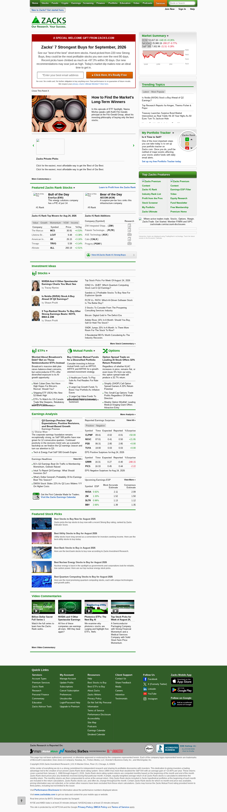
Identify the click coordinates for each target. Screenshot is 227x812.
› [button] (133, 145)
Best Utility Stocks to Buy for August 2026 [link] (75, 533)
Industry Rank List (151, 194)
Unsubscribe (66, 698)
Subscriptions (66, 686)
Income (74, 223)
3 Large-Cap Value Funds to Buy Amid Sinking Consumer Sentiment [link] (82, 399)
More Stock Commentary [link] (122, 344)
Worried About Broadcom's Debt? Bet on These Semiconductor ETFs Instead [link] (48, 360)
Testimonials (121, 698)
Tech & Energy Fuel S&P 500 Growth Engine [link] (55, 452)
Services (161, 3)
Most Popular (157, 91)
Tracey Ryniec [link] (52, 288)
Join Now (169, 9)
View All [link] (77, 459)
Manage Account (68, 678)
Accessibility (94, 718)
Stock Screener (150, 203)
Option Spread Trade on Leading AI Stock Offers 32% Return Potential (119, 360)
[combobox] (57, 496)
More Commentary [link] (41, 179)
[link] (49, 22)
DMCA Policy (100, 807)
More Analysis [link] (127, 414)
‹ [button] (33, 145)
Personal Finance (40, 694)
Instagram (153, 698)
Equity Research (178, 198)
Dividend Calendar (96, 734)
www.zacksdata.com (44, 794)
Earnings (76, 3)
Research (36, 690)
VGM (65, 223)
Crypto (64, 3)
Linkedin (152, 689)
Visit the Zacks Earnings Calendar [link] (58, 497)
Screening (88, 3)
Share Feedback (123, 682)
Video (136, 3)
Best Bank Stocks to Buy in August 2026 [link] (74, 548)
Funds (55, 3)
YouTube (152, 694)
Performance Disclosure (99, 714)
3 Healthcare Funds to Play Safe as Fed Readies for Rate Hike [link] (83, 380)
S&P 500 (146, 46)
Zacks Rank (38, 686)
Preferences (65, 694)
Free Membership (179, 207)
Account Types (39, 678)
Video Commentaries (46, 596)
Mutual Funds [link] (83, 350)
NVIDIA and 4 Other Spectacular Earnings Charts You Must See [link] (60, 283)
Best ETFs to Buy (96, 686)
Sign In (182, 9)
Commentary (38, 698)
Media (118, 686)
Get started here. (48, 10)
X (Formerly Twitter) (157, 684)
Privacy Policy (95, 698)
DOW (144, 40)
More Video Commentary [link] (43, 647)
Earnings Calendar (96, 730)
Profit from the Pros (152, 198)
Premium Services (41, 682)
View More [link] (129, 480)
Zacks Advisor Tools (42, 706)
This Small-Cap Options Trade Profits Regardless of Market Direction (118, 396)
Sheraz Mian (41, 432)
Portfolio (113, 3)
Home (35, 3)
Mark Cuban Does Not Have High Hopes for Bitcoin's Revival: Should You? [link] (46, 386)
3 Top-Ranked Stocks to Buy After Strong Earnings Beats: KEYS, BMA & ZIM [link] (61, 314)
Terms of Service (96, 710)
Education (125, 3)
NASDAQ (146, 43)
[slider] (84, 153)
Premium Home (178, 211)
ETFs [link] (41, 350)
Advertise (119, 694)
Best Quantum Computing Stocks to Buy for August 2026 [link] (83, 577)
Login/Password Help (70, 702)
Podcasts (147, 3)
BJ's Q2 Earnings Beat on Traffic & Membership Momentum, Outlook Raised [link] (56, 465)
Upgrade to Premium (70, 706)
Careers (119, 690)
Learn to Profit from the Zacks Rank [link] (117, 187)
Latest (146, 91)
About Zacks (94, 690)
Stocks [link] (43, 273)
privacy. (75, 84)
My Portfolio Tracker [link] (156, 132)
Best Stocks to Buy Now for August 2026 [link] (75, 519)
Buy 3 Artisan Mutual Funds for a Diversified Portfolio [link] (83, 358)
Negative (100, 425)
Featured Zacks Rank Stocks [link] (52, 187)
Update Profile (66, 682)
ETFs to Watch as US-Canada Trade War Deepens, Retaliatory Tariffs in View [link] (48, 402)
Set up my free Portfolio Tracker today (161, 161)
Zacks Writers (94, 694)
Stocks (45, 3)
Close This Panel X (40, 91)
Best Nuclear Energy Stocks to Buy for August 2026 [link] (80, 562)
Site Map (92, 722)
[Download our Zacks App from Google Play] (182, 689)
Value (35, 223)
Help (192, 9)
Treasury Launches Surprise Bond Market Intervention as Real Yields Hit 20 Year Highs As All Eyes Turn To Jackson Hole (166, 116)
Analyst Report (129, 226)
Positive (90, 425)
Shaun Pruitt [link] (51, 302)
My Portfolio (148, 207)
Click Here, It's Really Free (109, 75)
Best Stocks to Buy (97, 682)
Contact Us (120, 678)
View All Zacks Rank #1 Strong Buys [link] (108, 255)
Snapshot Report (129, 235)
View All (130, 420)
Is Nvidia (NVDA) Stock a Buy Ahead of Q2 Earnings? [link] (58, 297)
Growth (44, 223)
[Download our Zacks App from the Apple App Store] (182, 684)
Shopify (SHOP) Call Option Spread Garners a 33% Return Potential (118, 386)
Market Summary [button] (154, 35)
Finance (101, 3)
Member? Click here (93, 84)
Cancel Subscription (69, 690)
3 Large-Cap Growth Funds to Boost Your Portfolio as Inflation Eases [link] (84, 390)
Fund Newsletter (178, 203)
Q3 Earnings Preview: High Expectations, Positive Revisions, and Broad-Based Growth (61, 423)
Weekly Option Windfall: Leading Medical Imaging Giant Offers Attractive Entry (119, 405)
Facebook (152, 679)
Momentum (55, 223)
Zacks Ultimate (149, 211)
